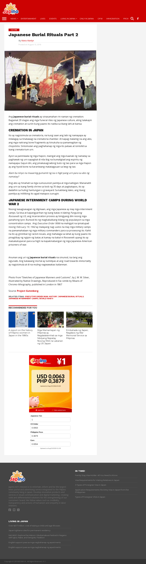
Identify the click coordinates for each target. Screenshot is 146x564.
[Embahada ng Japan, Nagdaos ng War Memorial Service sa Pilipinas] (79, 326)
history (53, 296)
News (13, 18)
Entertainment (28, 18)
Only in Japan (87, 18)
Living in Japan (68, 18)
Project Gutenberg (27, 290)
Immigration (113, 18)
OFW (100, 18)
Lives (42, 18)
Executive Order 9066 (36, 296)
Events (53, 18)
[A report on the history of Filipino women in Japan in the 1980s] (22, 326)
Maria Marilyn (27, 40)
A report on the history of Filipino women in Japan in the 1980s (21, 333)
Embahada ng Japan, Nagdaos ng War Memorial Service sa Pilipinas (77, 334)
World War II (46, 298)
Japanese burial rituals (71, 296)
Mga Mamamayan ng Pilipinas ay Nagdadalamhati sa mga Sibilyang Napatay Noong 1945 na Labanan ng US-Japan (50, 337)
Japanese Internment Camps (23, 298)
